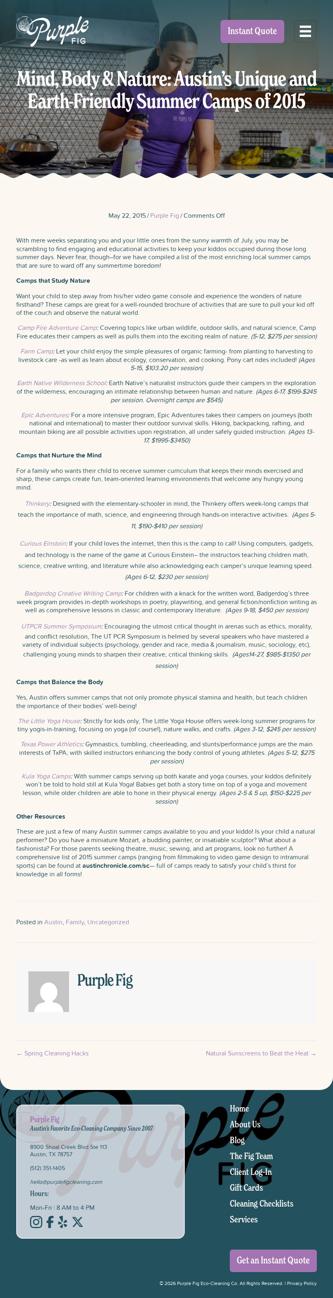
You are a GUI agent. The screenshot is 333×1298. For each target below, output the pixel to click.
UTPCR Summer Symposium (61, 626)
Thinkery (37, 503)
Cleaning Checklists (262, 1204)
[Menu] (305, 31)
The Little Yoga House (49, 720)
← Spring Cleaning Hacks (52, 1053)
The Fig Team (251, 1156)
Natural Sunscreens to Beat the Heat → (261, 1053)
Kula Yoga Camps (46, 775)
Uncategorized (108, 921)
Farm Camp (36, 351)
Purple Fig (164, 215)
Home (239, 1109)
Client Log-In (251, 1172)
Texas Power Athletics (51, 743)
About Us (245, 1124)
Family (75, 921)
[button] (262, 1228)
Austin (53, 921)
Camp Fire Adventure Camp (57, 327)
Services (244, 1220)
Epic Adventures (44, 414)
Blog (237, 1140)
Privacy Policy (302, 1283)
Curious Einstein (42, 543)
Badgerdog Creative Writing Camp (72, 593)
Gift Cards (246, 1188)
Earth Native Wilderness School (61, 382)
